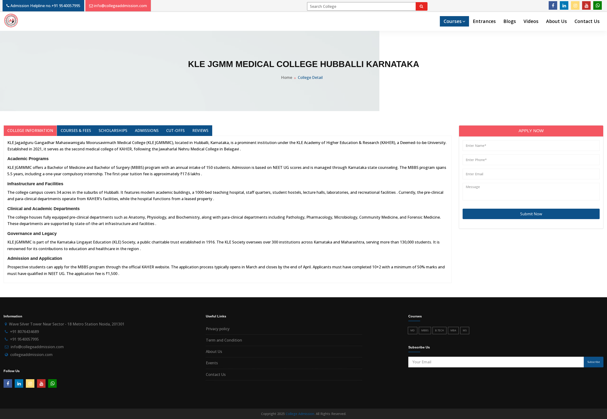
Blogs (509, 21)
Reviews (200, 130)
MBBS (424, 330)
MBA (453, 330)
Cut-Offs (175, 130)
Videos (531, 21)
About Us (556, 21)
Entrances (484, 21)
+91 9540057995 (65, 5)
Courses (453, 21)
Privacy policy (218, 328)
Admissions (147, 130)
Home (286, 77)
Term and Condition (224, 340)
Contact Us (587, 21)
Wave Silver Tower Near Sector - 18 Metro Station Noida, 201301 (66, 324)
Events (212, 362)
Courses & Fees (76, 130)
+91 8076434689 (24, 331)
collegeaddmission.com (31, 354)
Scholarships (113, 130)
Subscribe (593, 362)
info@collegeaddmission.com (120, 5)
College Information (30, 130)
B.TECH (439, 330)
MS (465, 330)
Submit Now (531, 213)
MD (412, 330)
